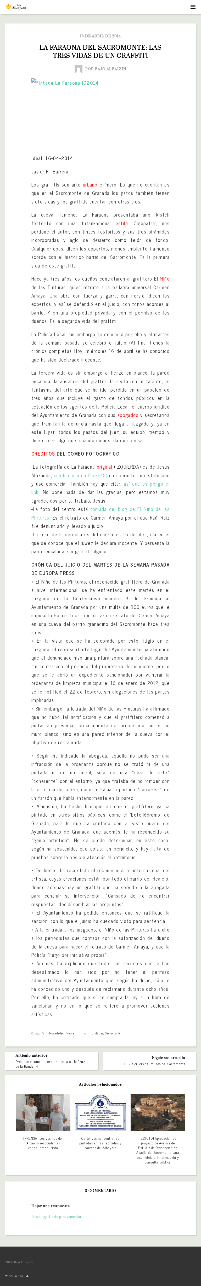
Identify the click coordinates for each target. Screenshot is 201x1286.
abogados (128, 415)
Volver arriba (14, 1275)
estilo (122, 223)
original (105, 466)
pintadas (97, 1033)
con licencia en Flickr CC (81, 475)
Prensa (69, 1033)
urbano (90, 184)
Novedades (56, 1033)
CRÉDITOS (43, 453)
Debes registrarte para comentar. (56, 1216)
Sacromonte (113, 1033)
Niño (165, 278)
